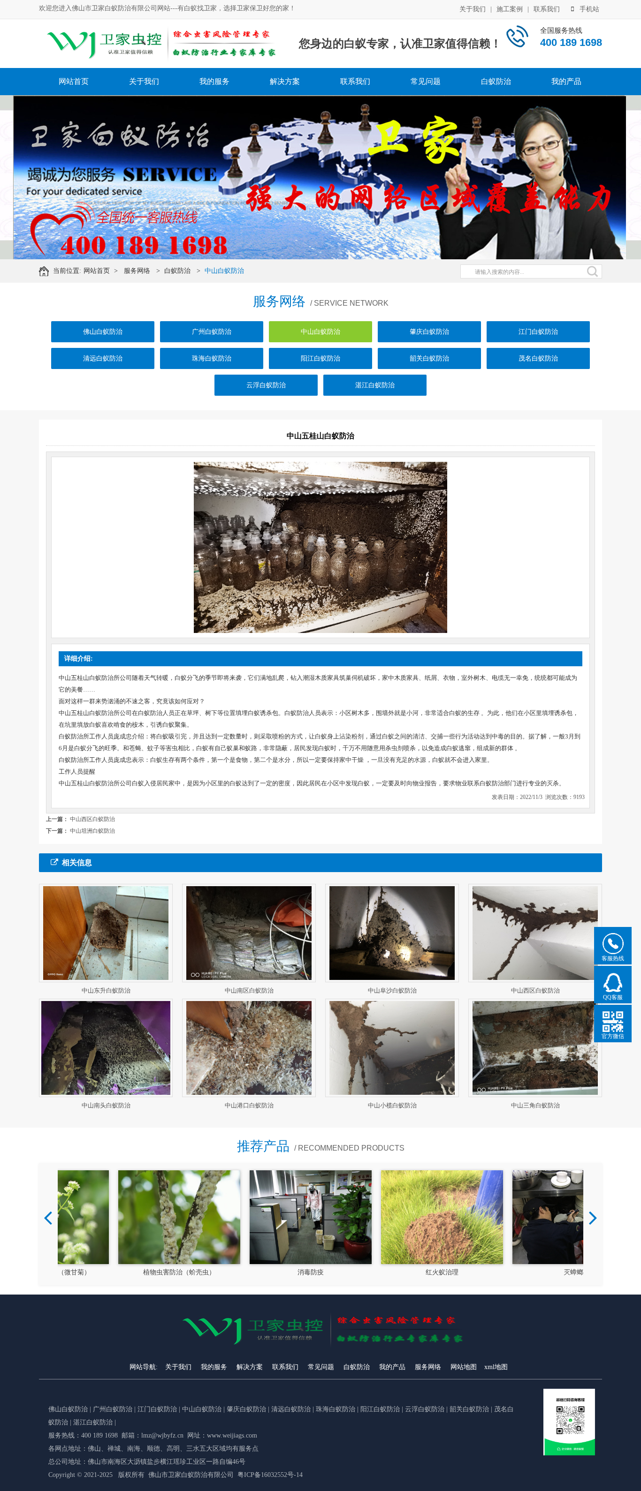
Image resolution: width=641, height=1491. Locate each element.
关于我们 (472, 9)
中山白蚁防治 (224, 270)
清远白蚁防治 (102, 358)
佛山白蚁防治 (102, 331)
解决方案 (285, 81)
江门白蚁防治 (538, 331)
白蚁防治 (496, 81)
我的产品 (566, 81)
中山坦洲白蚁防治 (92, 831)
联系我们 (547, 9)
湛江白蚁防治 (375, 385)
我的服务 (214, 81)
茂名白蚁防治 (538, 358)
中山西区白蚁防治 (92, 819)
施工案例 (509, 9)
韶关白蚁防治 (429, 358)
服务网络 (137, 270)
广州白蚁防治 (211, 331)
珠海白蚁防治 (211, 358)
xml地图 (496, 1367)
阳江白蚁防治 (320, 358)
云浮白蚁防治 (266, 385)
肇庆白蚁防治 (429, 331)
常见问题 (426, 81)
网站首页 (74, 81)
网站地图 (463, 1367)
